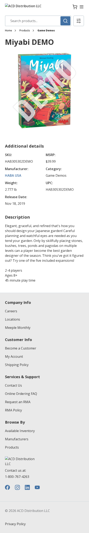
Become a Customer (20, 348)
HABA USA (13, 175)
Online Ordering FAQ (21, 393)
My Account (14, 356)
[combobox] (38, 20)
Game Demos (46, 30)
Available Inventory (20, 431)
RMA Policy (13, 410)
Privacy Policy (15, 524)
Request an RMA (17, 402)
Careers (11, 311)
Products (24, 30)
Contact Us (13, 385)
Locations (12, 319)
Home (8, 30)
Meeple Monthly (17, 327)
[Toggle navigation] (81, 6)
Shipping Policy (17, 364)
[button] (78, 20)
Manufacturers (16, 439)
